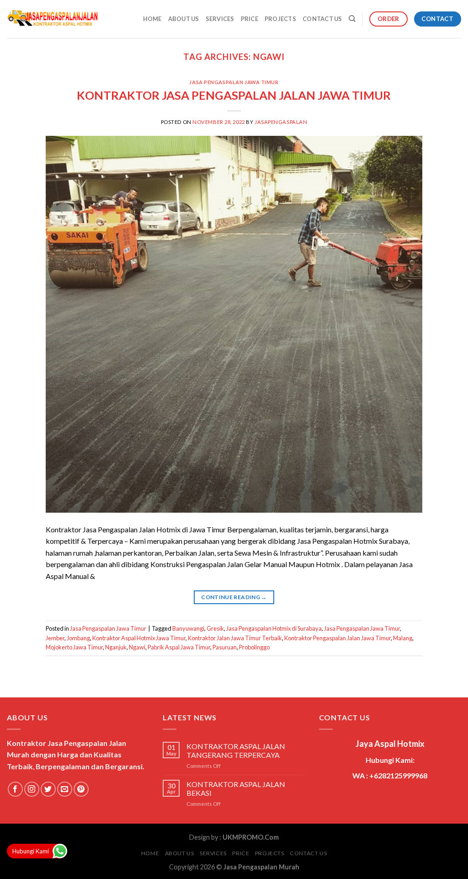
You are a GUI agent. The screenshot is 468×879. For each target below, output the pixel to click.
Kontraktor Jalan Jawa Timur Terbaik (235, 638)
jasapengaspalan (281, 122)
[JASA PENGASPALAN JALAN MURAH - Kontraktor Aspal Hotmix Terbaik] (52, 19)
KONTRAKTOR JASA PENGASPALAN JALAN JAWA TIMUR (234, 95)
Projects (280, 18)
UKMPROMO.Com (251, 837)
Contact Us (322, 18)
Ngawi (137, 647)
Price (249, 18)
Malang (402, 638)
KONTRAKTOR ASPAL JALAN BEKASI (235, 788)
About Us (183, 18)
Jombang (78, 638)
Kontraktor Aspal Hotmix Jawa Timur (139, 638)
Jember (55, 638)
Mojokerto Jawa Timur (74, 647)
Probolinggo (254, 647)
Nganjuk (116, 647)
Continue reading (234, 597)
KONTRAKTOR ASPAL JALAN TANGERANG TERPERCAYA (235, 750)
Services (220, 18)
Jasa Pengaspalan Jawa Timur (233, 82)
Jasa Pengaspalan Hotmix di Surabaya (274, 628)
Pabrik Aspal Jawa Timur (179, 647)
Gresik (215, 628)
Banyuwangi (188, 628)
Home (152, 18)
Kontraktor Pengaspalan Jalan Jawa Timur (337, 638)
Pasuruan (225, 647)
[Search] (352, 18)
